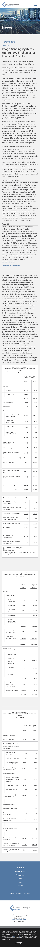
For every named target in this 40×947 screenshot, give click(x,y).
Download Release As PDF (11, 266)
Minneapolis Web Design (19, 920)
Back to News (9, 42)
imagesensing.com (8, 262)
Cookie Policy (17, 936)
